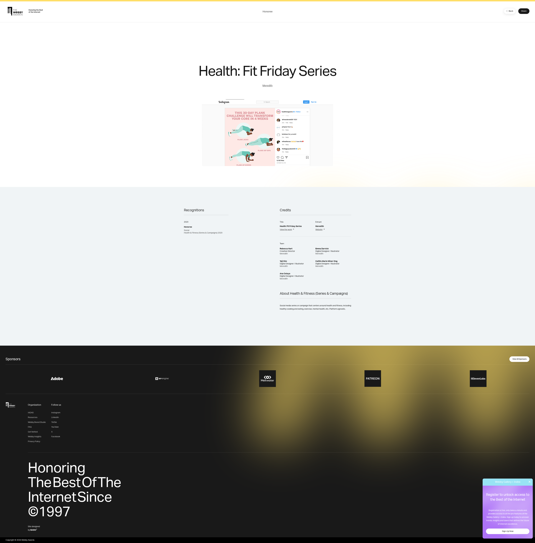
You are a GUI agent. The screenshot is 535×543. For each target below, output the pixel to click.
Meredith (267, 85)
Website (319, 230)
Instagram (55, 413)
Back (511, 11)
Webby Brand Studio (37, 422)
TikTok (54, 422)
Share (524, 11)
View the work (286, 230)
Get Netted (33, 432)
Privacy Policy (34, 442)
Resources (32, 417)
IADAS (31, 413)
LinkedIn (55, 417)
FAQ (30, 427)
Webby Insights (34, 437)
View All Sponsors (519, 359)
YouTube (55, 427)
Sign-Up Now (507, 531)
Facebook (55, 437)
